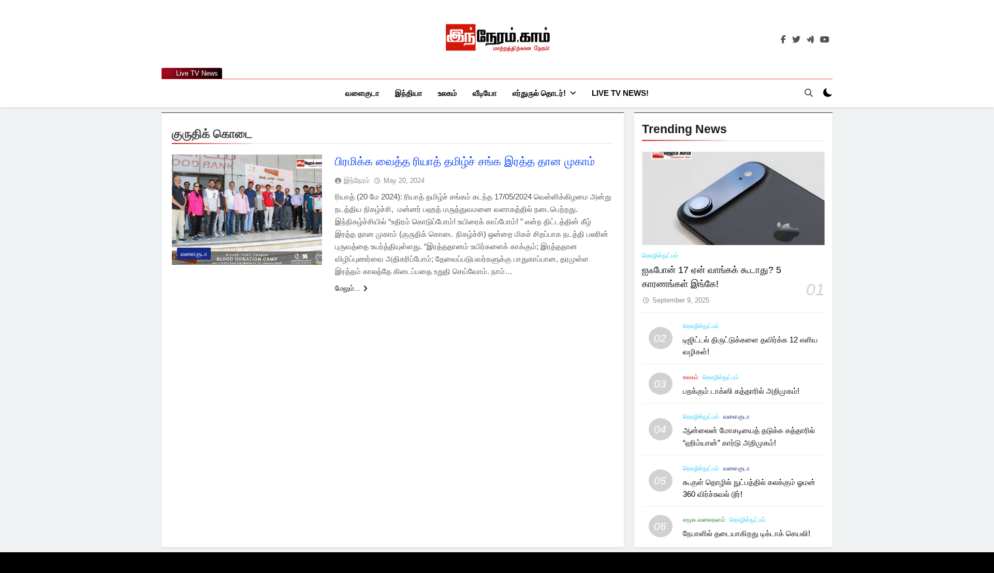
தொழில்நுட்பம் (660, 255)
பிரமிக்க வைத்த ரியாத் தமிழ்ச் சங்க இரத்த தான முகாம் (465, 161)
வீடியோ (485, 93)
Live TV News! (620, 93)
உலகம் (447, 93)
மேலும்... (347, 288)
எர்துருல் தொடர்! (539, 93)
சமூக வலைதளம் (704, 519)
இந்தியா (408, 93)
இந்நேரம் (357, 180)
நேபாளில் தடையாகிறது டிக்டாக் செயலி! (746, 533)
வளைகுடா (362, 93)
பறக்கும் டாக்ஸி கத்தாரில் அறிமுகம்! (741, 390)
